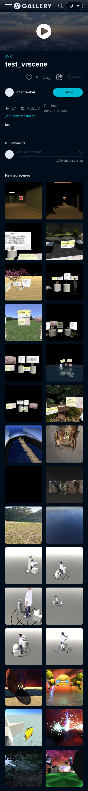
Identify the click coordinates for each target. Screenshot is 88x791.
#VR (8, 56)
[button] (60, 6)
